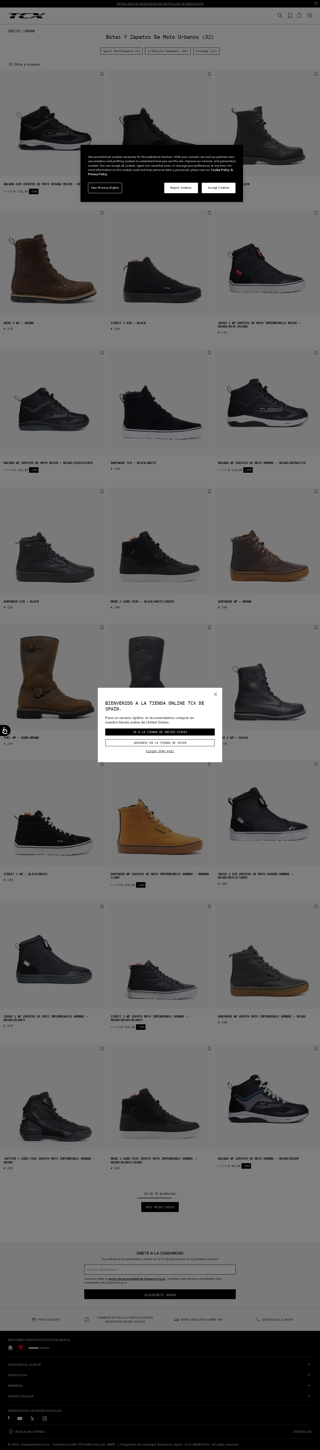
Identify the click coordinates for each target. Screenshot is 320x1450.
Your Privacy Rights (105, 187)
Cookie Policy (220, 170)
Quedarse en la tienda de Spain (160, 743)
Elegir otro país (160, 751)
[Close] (215, 693)
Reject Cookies (181, 187)
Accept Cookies (219, 187)
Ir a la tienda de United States (160, 732)
